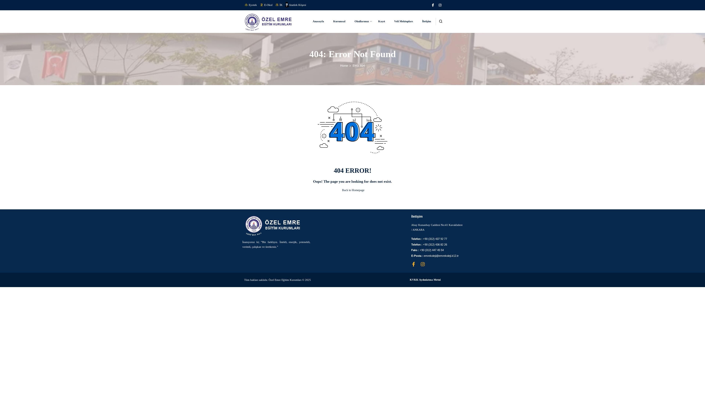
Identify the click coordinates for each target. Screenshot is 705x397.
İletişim (426, 21)
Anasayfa (318, 21)
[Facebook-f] (413, 264)
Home (344, 65)
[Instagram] (440, 5)
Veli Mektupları (403, 21)
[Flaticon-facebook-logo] (433, 5)
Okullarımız (362, 21)
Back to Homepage (353, 190)
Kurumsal (339, 21)
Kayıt (381, 21)
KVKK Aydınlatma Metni (425, 279)
